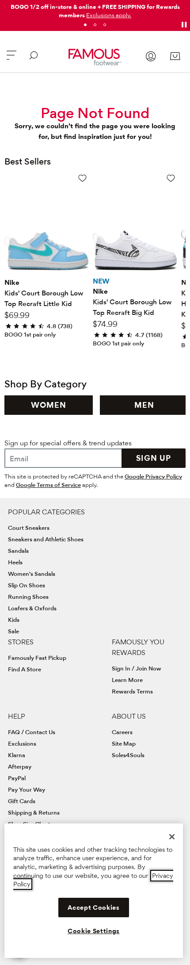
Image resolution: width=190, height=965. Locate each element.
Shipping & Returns (34, 812)
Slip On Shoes (26, 585)
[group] (48, 405)
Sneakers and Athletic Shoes (46, 539)
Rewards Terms (132, 691)
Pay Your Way (26, 789)
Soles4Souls (128, 754)
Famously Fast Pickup (37, 657)
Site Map (124, 743)
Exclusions (22, 743)
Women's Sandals (31, 573)
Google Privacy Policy (153, 476)
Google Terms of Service (48, 484)
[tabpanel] (95, 9)
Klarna (16, 754)
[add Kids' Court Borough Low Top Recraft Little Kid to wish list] (82, 178)
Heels (15, 562)
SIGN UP (153, 458)
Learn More (127, 679)
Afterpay (19, 766)
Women (48, 405)
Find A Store (24, 669)
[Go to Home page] (95, 57)
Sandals (18, 550)
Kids (13, 619)
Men (144, 405)
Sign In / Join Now (136, 668)
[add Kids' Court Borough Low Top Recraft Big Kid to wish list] (171, 178)
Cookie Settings (94, 931)
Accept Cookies (93, 907)
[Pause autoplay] (184, 25)
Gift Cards (21, 800)
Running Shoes (28, 596)
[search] (34, 59)
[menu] (11, 59)
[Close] (172, 836)
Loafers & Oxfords (32, 608)
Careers (122, 731)
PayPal (17, 777)
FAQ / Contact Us (31, 731)
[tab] (85, 24)
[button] (108, 15)
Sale (13, 631)
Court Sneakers (28, 527)
